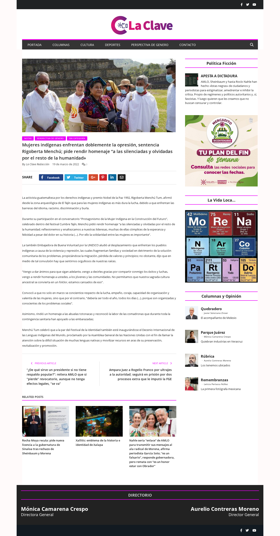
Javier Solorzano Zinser (216, 313)
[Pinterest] (103, 177)
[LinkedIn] (112, 177)
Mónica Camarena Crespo (217, 336)
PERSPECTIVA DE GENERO (149, 45)
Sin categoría (77, 138)
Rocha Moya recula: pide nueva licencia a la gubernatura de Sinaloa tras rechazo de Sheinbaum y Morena (43, 446)
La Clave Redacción (37, 164)
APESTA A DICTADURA (219, 76)
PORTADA (35, 45)
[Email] (122, 177)
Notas (28, 138)
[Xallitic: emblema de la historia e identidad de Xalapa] (99, 421)
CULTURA (87, 45)
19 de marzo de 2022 (65, 164)
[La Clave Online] (142, 24)
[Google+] (93, 177)
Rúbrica (207, 356)
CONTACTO (187, 45)
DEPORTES (112, 45)
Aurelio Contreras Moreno (217, 360)
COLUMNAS (61, 45)
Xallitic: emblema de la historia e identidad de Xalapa (98, 442)
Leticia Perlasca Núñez (216, 384)
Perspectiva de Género (50, 138)
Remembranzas (214, 380)
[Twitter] (247, 5)
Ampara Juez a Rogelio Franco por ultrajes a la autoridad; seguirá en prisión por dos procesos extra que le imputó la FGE (140, 374)
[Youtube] (254, 5)
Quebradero (211, 308)
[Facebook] (241, 5)
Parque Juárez (213, 332)
